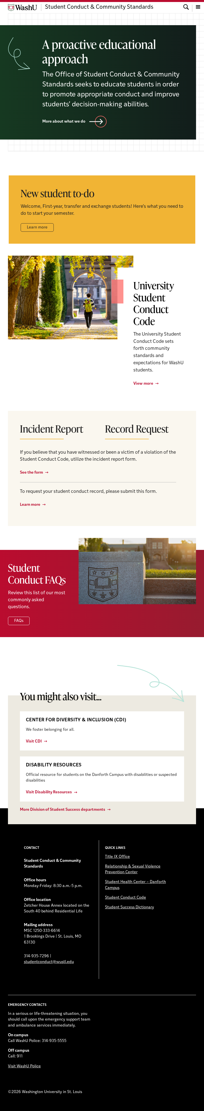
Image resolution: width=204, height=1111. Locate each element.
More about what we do (63, 122)
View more (143, 384)
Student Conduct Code (125, 898)
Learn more (37, 227)
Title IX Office (117, 857)
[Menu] (198, 7)
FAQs (18, 621)
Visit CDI (34, 741)
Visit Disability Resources (49, 792)
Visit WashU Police (24, 1066)
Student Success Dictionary (129, 907)
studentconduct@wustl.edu (49, 962)
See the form (31, 473)
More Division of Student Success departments (62, 810)
